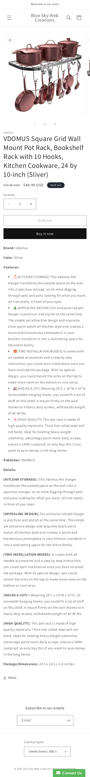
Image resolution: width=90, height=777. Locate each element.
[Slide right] (55, 124)
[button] (9, 18)
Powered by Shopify (64, 768)
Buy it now (45, 233)
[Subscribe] (68, 720)
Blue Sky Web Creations (37, 768)
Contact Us (71, 773)
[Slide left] (35, 124)
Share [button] (12, 678)
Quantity (9, 195)
